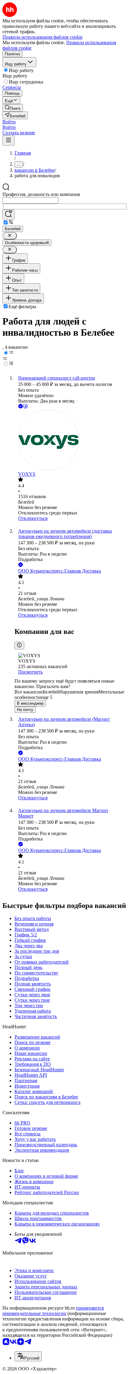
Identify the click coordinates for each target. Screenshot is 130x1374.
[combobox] (30, 200)
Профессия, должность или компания (41, 194)
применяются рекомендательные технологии (53, 1310)
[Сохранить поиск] (8, 215)
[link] (12, 108)
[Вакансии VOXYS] (71, 441)
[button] (9, 121)
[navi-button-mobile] (8, 140)
